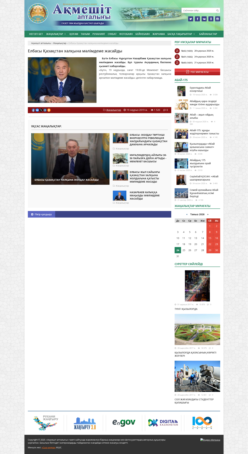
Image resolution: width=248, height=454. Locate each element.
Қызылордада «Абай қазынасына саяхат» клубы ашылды (202, 147)
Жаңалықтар (54, 34)
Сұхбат (112, 34)
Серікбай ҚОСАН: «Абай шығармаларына (204, 178)
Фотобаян (126, 34)
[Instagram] (217, 18)
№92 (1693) (187, 50)
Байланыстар (208, 34)
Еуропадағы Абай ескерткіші (200, 89)
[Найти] (217, 10)
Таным (85, 34)
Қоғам (74, 34)
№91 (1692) (187, 56)
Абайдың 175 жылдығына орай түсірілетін (200, 163)
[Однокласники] (210, 18)
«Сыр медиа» (49, 447)
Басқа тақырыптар (180, 34)
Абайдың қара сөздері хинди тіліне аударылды (204, 103)
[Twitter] (190, 18)
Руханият (98, 34)
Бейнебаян (142, 34)
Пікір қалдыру (43, 214)
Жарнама (159, 34)
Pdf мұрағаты (200, 72)
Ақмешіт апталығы (76, 14)
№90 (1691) (187, 62)
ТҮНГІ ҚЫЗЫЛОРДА (186, 309)
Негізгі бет (36, 34)
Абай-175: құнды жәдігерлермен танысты (204, 132)
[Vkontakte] (204, 18)
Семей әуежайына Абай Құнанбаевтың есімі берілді (204, 193)
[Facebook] (197, 18)
